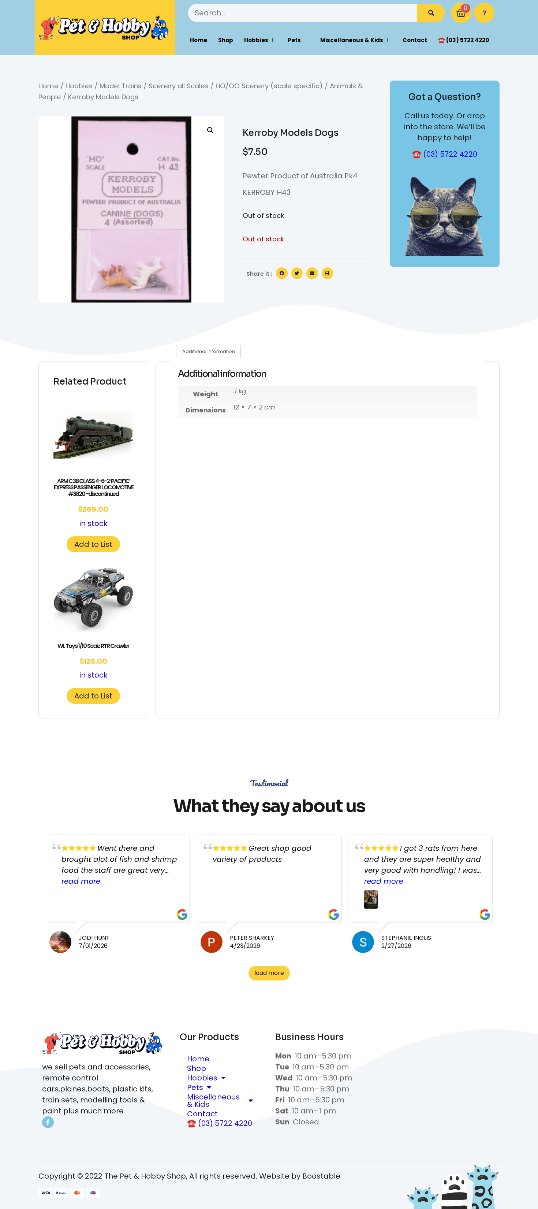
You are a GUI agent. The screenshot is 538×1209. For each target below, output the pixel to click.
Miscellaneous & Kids (351, 40)
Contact (415, 40)
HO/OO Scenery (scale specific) (269, 85)
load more (269, 973)
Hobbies (256, 40)
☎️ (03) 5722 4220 (463, 40)
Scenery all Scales (179, 85)
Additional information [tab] (208, 351)
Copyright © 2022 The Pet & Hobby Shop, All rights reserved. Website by (170, 1176)
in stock (93, 503)
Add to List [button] (93, 544)
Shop (225, 40)
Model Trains (121, 85)
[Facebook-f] (48, 1122)
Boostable (321, 1176)
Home (198, 40)
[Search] (431, 13)
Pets (294, 40)
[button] (210, 130)
